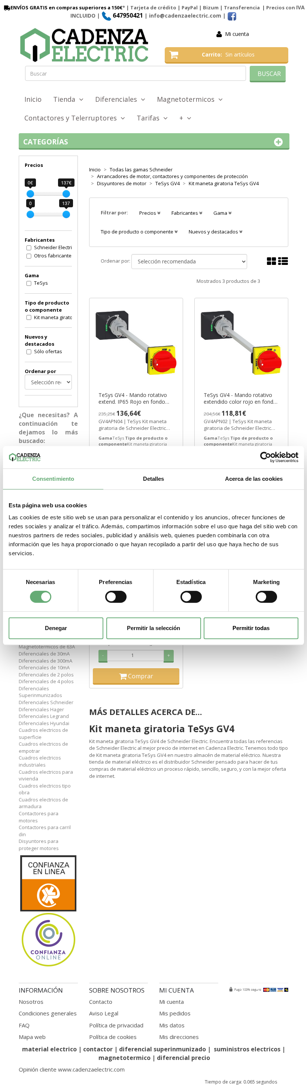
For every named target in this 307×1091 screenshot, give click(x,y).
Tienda (66, 99)
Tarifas (150, 117)
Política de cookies (113, 1036)
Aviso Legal (103, 1013)
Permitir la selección (153, 628)
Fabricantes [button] (185, 213)
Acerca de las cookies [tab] (254, 479)
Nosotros (31, 1001)
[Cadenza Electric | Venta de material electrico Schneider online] (86, 45)
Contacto (100, 1001)
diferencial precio (183, 1058)
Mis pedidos (175, 1013)
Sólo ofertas (48, 351)
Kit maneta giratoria (56, 317)
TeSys (41, 282)
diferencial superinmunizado (162, 1049)
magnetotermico (125, 1058)
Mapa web (32, 1036)
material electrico (49, 1049)
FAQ (24, 1025)
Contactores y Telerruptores (72, 117)
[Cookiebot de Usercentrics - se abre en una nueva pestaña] (265, 457)
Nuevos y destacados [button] (214, 231)
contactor (98, 1049)
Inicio (33, 99)
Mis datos (172, 1025)
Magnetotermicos (187, 99)
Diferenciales (118, 99)
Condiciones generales (48, 1013)
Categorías (45, 142)
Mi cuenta (237, 33)
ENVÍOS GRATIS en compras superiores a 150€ (66, 7)
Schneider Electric (54, 247)
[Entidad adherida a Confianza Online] (48, 911)
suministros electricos (247, 1049)
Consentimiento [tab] (53, 479)
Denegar (56, 628)
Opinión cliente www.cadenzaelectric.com (72, 1069)
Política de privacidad (116, 1025)
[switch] (116, 597)
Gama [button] (220, 213)
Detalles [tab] (153, 479)
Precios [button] (148, 213)
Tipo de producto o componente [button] (137, 231)
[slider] (30, 194)
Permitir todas (251, 628)
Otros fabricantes (54, 255)
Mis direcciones (179, 1036)
